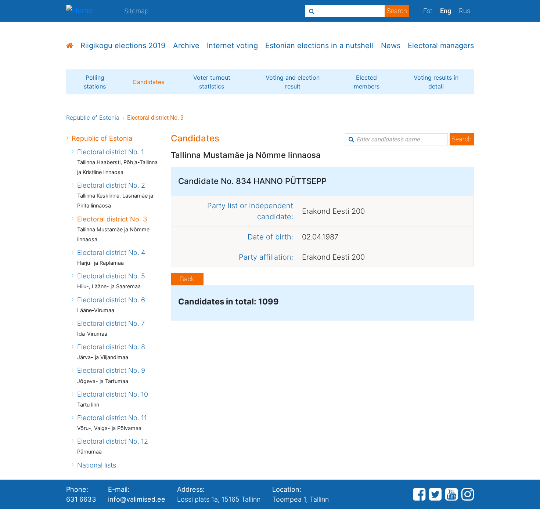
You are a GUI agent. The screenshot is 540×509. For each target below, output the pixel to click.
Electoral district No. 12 (112, 441)
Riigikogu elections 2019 (122, 45)
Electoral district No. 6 (111, 300)
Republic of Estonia (92, 117)
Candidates (148, 82)
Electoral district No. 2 (111, 185)
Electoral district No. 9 (111, 370)
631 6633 (81, 499)
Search (461, 139)
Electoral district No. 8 (111, 347)
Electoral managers (441, 45)
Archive (186, 45)
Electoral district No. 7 (111, 323)
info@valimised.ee (136, 499)
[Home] (79, 11)
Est (427, 11)
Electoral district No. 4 (111, 252)
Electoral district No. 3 (112, 219)
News (390, 45)
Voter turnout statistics (211, 82)
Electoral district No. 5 (111, 276)
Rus (464, 11)
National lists (96, 465)
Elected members (366, 82)
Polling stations (95, 82)
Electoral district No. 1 (110, 152)
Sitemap (136, 11)
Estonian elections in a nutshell (319, 45)
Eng (445, 11)
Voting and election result (293, 82)
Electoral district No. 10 (112, 394)
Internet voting (232, 45)
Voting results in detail (436, 82)
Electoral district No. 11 (112, 418)
